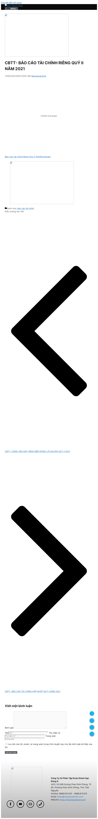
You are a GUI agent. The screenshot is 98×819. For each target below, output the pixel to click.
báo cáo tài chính (25, 208)
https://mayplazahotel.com (73, 799)
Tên (6, 733)
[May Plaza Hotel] (14, 5)
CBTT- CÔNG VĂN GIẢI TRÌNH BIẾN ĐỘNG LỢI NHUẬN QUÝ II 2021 (37, 451)
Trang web (50, 736)
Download (45, 156)
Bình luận (9, 727)
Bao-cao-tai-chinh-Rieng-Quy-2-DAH (23, 156)
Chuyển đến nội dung (11, 2)
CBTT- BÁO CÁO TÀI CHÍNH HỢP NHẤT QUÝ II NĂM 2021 (32, 691)
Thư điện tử (54, 733)
